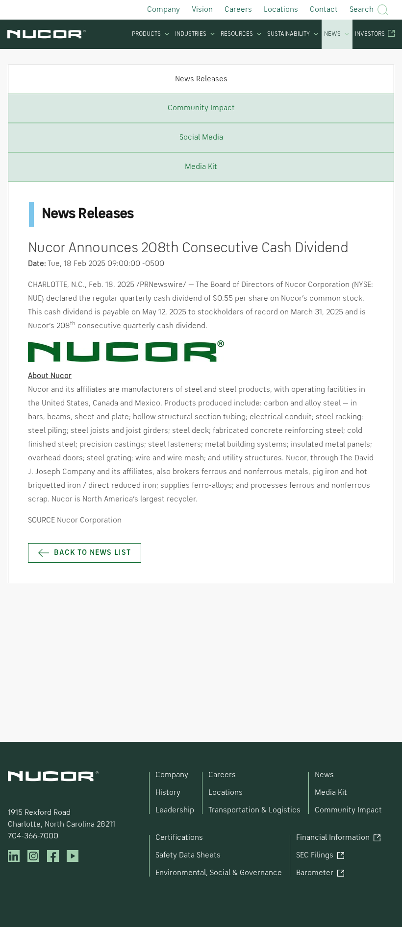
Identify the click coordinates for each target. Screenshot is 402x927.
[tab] (201, 79)
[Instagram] (33, 856)
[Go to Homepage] (53, 776)
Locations (281, 10)
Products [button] (146, 34)
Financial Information (333, 838)
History (167, 793)
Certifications (179, 838)
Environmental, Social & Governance (218, 873)
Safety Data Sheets (188, 855)
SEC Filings (314, 855)
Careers (238, 10)
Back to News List (92, 553)
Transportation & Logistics (254, 810)
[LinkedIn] (14, 856)
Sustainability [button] (288, 34)
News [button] (332, 34)
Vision (202, 10)
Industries (190, 34)
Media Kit (331, 793)
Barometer (314, 873)
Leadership (174, 810)
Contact (324, 10)
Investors (370, 34)
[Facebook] (53, 856)
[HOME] (46, 34)
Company (163, 10)
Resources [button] (237, 34)
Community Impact (348, 810)
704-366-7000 (33, 836)
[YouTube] (72, 856)
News (324, 775)
